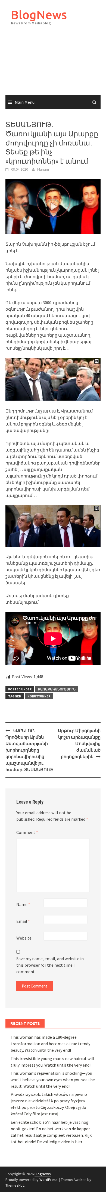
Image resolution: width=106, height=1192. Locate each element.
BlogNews (39, 14)
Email (23, 921)
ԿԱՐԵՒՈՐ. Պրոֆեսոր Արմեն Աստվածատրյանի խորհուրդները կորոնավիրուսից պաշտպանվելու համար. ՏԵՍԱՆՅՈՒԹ (29, 750)
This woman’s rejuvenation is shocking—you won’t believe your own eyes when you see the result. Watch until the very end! (53, 1079)
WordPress (48, 1179)
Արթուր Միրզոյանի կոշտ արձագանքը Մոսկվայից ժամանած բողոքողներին (79, 743)
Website (24, 938)
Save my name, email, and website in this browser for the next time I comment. (50, 965)
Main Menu (25, 102)
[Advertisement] (53, 66)
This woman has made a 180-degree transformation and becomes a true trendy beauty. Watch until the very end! (50, 1043)
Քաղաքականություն (57, 689)
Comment (27, 832)
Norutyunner (38, 696)
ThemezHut (14, 1185)
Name (23, 904)
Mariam (43, 169)
